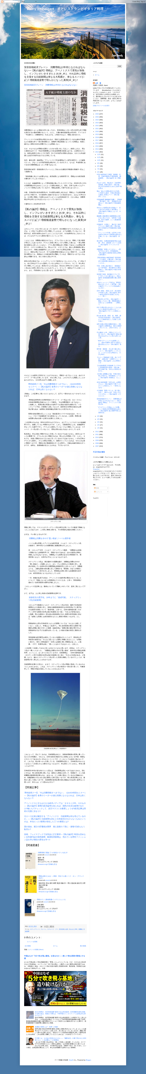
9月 (98, 163)
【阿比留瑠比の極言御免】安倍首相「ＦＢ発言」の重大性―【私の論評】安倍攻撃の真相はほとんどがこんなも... (109, 260)
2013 (97, 152)
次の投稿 (28, 946)
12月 (99, 154)
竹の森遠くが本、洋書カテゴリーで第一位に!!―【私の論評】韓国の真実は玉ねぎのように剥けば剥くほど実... (109, 335)
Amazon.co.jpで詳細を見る (47, 864)
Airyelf (71, 1060)
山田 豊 (98, 83)
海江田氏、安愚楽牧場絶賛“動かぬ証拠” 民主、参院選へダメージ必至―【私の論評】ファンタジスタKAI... (109, 243)
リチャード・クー (52, 929)
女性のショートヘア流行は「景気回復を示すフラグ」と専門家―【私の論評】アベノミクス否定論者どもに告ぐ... (109, 285)
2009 (97, 440)
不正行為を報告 (99, 452)
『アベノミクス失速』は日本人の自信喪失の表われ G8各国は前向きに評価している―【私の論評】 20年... (109, 235)
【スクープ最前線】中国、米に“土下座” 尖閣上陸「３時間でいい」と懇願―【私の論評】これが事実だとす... (109, 360)
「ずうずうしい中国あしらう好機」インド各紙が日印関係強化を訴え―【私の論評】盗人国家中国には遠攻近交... (109, 409)
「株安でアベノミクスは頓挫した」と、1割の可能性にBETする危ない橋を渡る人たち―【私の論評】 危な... (109, 343)
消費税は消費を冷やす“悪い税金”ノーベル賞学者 (49, 538)
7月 (98, 169)
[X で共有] (49, 926)
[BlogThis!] (47, 926)
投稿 (97, 488)
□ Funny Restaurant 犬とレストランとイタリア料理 (63, 8)
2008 (97, 443)
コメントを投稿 (32, 941)
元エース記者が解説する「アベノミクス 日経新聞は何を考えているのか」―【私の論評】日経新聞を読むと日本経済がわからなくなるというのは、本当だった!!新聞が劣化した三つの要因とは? (55, 819)
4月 (98, 419)
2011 (97, 434)
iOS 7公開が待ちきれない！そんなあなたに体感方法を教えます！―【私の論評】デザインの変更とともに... (109, 310)
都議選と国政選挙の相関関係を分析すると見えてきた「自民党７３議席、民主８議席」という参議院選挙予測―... (109, 218)
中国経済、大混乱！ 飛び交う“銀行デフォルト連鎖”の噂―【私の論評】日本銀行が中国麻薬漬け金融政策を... (109, 227)
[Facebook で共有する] (51, 926)
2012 (97, 431)
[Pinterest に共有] (53, 926)
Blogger (88, 1060)
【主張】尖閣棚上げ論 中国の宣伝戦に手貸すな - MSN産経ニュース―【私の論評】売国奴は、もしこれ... (109, 376)
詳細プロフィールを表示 (101, 105)
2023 (97, 123)
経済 (66, 929)
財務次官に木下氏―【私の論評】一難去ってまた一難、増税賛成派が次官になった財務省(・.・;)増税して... (109, 301)
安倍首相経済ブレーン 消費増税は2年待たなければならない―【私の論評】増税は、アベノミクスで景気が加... (109, 401)
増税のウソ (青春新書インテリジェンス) (51, 899)
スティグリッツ (35, 929)
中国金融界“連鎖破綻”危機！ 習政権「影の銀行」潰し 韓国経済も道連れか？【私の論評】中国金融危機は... (109, 202)
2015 (97, 146)
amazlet (47, 855)
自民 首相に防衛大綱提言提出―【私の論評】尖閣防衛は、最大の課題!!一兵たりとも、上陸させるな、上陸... (109, 326)
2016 (97, 143)
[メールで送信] (45, 926)
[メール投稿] (41, 926)
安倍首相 (62, 929)
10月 (99, 160)
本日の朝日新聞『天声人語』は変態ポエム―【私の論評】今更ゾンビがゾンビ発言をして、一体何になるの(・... (109, 384)
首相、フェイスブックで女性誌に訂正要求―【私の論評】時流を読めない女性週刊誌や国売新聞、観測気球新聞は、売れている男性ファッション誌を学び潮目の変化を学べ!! (55, 837)
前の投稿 (83, 946)
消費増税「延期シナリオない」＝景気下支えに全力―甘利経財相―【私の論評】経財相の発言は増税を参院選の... (109, 252)
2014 (97, 149)
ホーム (55, 946)
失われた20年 (73, 929)
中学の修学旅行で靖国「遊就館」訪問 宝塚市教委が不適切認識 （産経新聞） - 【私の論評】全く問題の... (109, 177)
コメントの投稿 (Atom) (36, 949)
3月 (98, 422)
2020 (97, 131)
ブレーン (43, 929)
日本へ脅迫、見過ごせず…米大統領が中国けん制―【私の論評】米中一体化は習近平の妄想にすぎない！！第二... (109, 293)
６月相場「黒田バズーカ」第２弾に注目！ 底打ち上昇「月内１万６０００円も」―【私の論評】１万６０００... (109, 393)
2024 (97, 120)
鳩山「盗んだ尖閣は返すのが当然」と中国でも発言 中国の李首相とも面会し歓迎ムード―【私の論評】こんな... (109, 193)
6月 (98, 172)
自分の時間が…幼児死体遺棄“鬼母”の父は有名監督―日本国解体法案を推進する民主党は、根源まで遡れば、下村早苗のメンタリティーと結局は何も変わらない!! (60, 1013)
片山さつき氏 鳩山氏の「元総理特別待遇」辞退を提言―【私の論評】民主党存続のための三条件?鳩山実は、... (109, 185)
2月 (98, 425)
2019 (97, 134)
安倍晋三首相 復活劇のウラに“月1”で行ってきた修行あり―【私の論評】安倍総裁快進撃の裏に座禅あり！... (109, 276)
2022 (97, 125)
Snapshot (96, 469)
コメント (99, 492)
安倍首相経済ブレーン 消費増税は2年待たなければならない (50, 85)
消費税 (80, 929)
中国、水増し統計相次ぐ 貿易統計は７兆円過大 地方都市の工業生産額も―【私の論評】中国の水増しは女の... (109, 268)
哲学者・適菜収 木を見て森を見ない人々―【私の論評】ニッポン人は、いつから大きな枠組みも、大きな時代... (109, 351)
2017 (97, 140)
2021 (97, 128)
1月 (98, 428)
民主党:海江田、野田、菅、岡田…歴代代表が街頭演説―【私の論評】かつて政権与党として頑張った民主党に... (109, 318)
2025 (97, 117)
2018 (97, 137)
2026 (97, 114)
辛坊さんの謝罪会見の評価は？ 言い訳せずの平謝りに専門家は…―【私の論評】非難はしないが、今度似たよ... (109, 210)
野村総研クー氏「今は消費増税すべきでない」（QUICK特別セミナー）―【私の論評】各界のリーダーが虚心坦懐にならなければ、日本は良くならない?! (55, 386)
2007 (97, 446)
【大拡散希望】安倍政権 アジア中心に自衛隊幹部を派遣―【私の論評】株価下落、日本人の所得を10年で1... (109, 368)
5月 (98, 416)
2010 (97, 437)
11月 (99, 157)
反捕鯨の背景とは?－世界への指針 (46, 1027)
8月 (98, 166)
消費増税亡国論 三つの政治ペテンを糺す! (53, 852)
